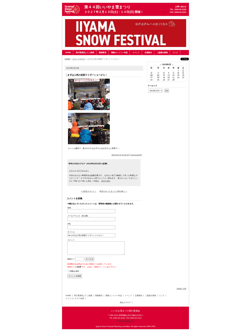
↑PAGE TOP (181, 289)
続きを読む (106, 181)
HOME (67, 59)
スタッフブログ (78, 59)
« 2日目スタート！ (88, 191)
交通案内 (138, 295)
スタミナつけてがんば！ (79, 171)
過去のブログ (125, 302)
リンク (161, 295)
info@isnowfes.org (125, 321)
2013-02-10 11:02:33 (120, 155)
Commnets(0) (136, 155)
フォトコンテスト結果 (75, 298)
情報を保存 (74, 271)
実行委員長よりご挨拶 (83, 295)
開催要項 (98, 295)
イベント (128, 295)
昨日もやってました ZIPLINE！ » (113, 191)
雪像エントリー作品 (113, 295)
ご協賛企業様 (150, 295)
